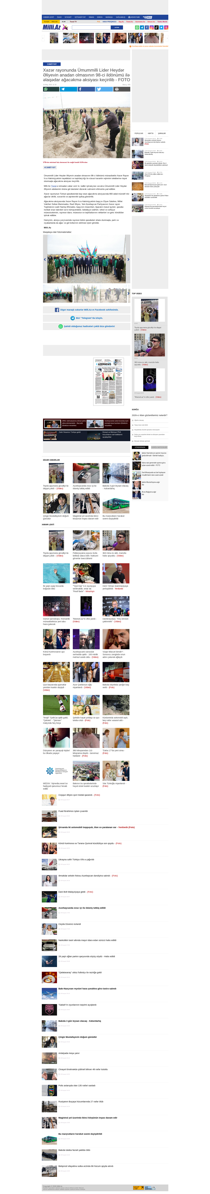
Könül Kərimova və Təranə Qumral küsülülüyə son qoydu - (90, 843)
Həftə (150, 133)
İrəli (167, 38)
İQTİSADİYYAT (80, 17)
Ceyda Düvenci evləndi (69, 924)
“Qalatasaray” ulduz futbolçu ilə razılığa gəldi (80, 972)
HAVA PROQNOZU (109, 22)
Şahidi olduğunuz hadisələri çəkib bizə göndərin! (89, 326)
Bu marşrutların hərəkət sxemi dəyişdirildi (80, 1134)
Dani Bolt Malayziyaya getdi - (75, 892)
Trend (53, 186)
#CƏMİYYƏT (50, 167)
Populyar (139, 133)
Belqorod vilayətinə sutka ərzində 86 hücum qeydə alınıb (85, 1166)
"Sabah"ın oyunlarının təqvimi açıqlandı (77, 1005)
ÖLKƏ (59, 17)
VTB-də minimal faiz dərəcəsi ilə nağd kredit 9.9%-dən (65, 162)
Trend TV (73, 22)
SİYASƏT (68, 17)
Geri (43, 38)
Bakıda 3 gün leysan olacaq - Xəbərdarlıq (79, 1021)
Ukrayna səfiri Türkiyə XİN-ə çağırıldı (76, 859)
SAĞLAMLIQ (120, 17)
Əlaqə (46, 21)
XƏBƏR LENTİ (48, 17)
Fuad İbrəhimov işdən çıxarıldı (73, 811)
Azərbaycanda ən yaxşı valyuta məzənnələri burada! (150, 46)
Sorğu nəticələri (159, 447)
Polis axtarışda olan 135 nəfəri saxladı (76, 1085)
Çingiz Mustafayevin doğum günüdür (77, 1037)
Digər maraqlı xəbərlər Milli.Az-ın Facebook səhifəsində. (89, 310)
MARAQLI (109, 17)
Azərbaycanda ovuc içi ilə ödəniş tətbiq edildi (82, 908)
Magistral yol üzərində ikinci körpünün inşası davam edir (87, 1118)
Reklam (54, 21)
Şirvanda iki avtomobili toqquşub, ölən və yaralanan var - (96, 827)
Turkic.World (162, 22)
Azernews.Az (140, 22)
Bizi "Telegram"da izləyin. (89, 318)
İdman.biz (151, 22)
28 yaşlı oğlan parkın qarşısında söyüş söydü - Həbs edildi (86, 956)
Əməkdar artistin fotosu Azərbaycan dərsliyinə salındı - (88, 875)
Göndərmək (140, 447)
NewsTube (135, 17)
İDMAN (91, 17)
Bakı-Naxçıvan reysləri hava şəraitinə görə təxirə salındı (87, 988)
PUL (98, 22)
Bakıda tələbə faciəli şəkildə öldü (74, 1150)
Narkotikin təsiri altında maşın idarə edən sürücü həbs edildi (87, 940)
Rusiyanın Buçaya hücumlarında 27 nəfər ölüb (80, 1101)
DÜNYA (99, 17)
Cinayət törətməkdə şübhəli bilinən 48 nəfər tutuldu (83, 1069)
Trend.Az (129, 22)
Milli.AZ (51, 27)
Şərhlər (162, 133)
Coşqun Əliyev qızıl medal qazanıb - (79, 795)
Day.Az (121, 22)
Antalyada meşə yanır (69, 1053)
